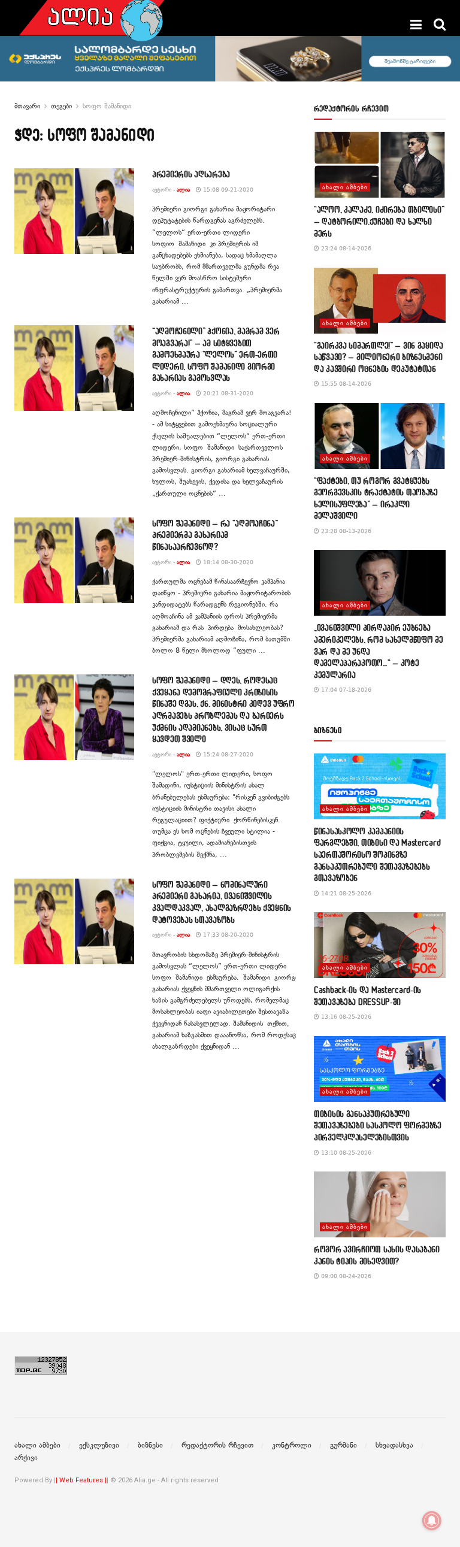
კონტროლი (291, 1445)
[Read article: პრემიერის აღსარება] (74, 211)
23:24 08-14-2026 (345, 248)
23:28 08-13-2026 (345, 531)
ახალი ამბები (345, 187)
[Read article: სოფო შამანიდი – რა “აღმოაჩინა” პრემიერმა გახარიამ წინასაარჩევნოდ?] (74, 560)
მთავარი (27, 106)
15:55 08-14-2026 (345, 383)
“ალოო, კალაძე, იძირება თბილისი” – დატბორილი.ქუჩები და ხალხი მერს (379, 221)
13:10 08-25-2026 (345, 1152)
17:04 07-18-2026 (345, 689)
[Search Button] (440, 25)
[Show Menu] (416, 25)
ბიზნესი (150, 1445)
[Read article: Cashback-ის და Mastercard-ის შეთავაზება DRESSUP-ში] (380, 945)
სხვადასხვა (394, 1445)
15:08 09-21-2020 (227, 189)
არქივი (26, 1458)
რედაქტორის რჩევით (217, 1445)
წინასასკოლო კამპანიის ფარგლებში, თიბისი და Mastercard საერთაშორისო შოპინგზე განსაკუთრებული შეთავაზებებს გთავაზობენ (377, 854)
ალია (183, 189)
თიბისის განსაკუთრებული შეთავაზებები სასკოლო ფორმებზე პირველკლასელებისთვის (377, 1125)
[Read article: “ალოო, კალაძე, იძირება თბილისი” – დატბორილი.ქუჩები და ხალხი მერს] (380, 165)
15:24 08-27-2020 (227, 754)
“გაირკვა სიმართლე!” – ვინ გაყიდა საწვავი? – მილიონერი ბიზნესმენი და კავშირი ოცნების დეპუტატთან (378, 357)
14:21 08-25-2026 (345, 893)
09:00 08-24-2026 (345, 1276)
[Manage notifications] (431, 1520)
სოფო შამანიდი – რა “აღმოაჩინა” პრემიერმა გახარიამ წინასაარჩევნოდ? (215, 535)
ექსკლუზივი (99, 1445)
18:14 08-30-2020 (227, 562)
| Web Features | (81, 1480)
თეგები (61, 106)
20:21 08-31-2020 (227, 393)
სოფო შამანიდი (107, 106)
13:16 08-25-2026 (345, 1016)
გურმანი (343, 1445)
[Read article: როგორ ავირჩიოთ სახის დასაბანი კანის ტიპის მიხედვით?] (380, 1204)
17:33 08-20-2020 (227, 934)
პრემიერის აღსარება (191, 174)
